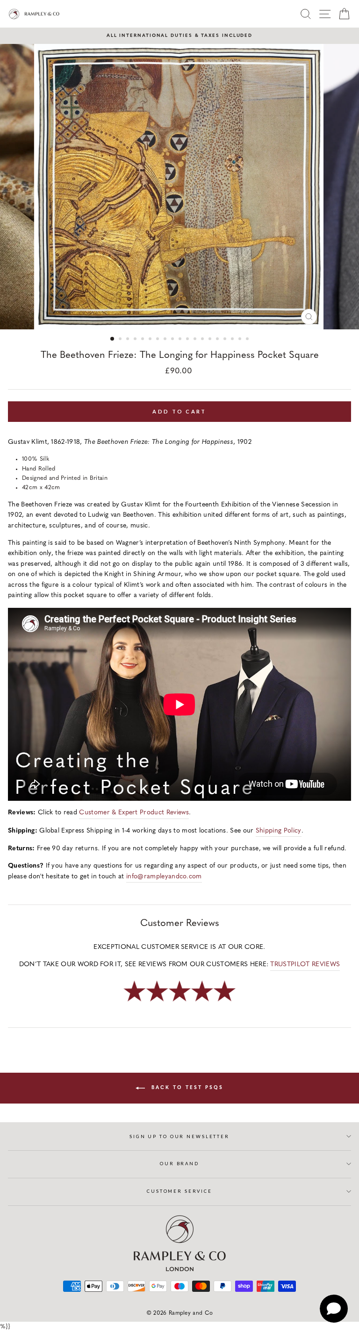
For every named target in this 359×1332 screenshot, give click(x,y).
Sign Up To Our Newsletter (179, 1136)
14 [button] (210, 339)
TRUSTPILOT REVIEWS (305, 964)
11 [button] (188, 339)
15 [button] (218, 339)
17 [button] (233, 339)
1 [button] (112, 339)
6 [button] (151, 339)
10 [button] (181, 339)
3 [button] (128, 339)
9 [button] (173, 339)
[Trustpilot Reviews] (179, 1002)
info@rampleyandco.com (164, 876)
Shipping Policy (279, 830)
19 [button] (248, 339)
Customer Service (179, 1191)
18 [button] (240, 339)
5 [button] (143, 339)
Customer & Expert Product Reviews (134, 812)
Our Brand (179, 1163)
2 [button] (121, 339)
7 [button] (158, 339)
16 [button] (225, 339)
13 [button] (203, 339)
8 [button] (166, 339)
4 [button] (136, 339)
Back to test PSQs (186, 1087)
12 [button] (196, 339)
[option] (179, 35)
